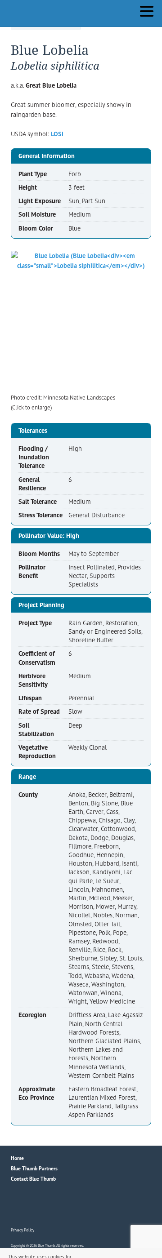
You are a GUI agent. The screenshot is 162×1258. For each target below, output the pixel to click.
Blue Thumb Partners (34, 1168)
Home (17, 1158)
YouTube (57, 1206)
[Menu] (149, 12)
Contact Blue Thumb (33, 1178)
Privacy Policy (22, 1229)
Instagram (37, 1206)
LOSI (57, 133)
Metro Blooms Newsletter (76, 1206)
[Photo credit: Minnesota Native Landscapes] (81, 321)
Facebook (18, 1206)
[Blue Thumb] (61, 11)
